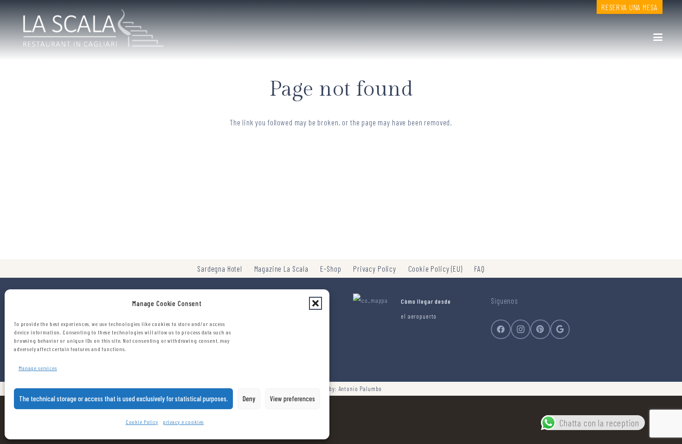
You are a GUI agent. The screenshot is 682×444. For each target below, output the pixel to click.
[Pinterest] (540, 330)
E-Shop (330, 268)
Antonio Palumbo (360, 388)
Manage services (38, 368)
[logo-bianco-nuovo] (92, 25)
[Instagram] (521, 330)
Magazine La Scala (281, 268)
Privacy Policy (374, 268)
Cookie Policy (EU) (435, 268)
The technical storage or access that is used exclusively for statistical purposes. (123, 398)
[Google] (560, 330)
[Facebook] (501, 330)
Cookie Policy (142, 421)
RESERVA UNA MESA (629, 7)
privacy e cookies (183, 421)
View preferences (292, 398)
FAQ (479, 268)
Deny (249, 398)
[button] (315, 303)
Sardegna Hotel (219, 268)
